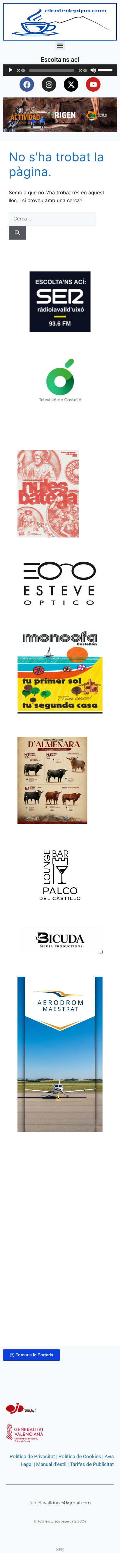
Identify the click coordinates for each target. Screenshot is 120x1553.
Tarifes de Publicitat (92, 1464)
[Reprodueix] (10, 70)
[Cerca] (17, 233)
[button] (60, 45)
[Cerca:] (52, 219)
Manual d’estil (50, 1464)
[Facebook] (27, 84)
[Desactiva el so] (93, 70)
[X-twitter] (71, 84)
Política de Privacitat (32, 1456)
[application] (60, 70)
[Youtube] (93, 84)
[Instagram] (49, 84)
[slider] (106, 69)
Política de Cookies (80, 1456)
